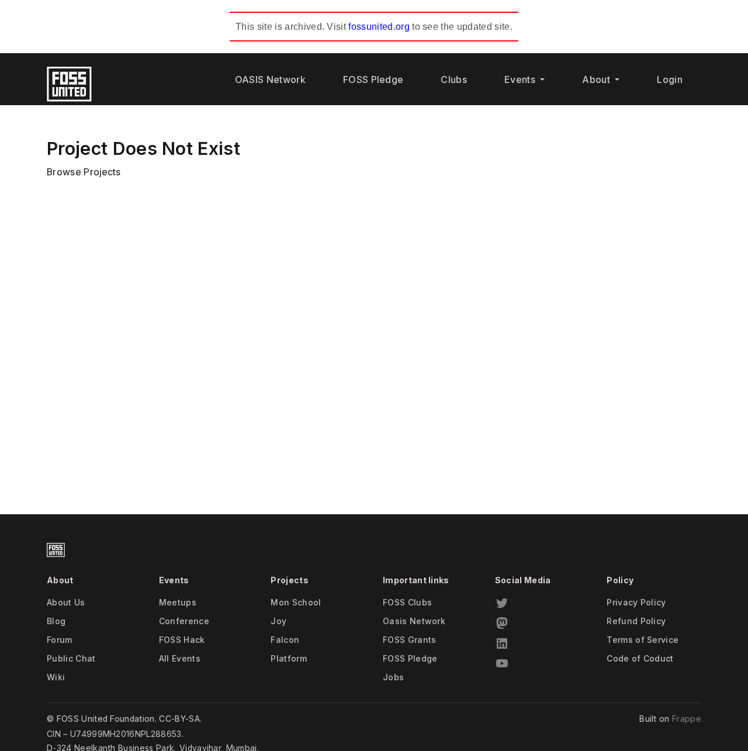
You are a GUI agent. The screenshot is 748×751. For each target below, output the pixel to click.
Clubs (454, 79)
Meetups (177, 602)
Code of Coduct (640, 658)
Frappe (686, 719)
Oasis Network (414, 621)
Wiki (56, 677)
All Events (179, 658)
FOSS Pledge (373, 79)
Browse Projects (84, 172)
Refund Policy (636, 621)
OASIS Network (270, 79)
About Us (66, 602)
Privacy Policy (636, 602)
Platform (289, 658)
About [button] (597, 79)
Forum (59, 640)
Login (670, 79)
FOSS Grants (410, 640)
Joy (278, 621)
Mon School (296, 602)
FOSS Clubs (407, 602)
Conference (184, 621)
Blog (56, 621)
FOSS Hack (182, 640)
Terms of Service (642, 640)
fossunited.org (378, 27)
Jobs (393, 677)
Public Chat (71, 658)
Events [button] (521, 79)
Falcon (285, 640)
